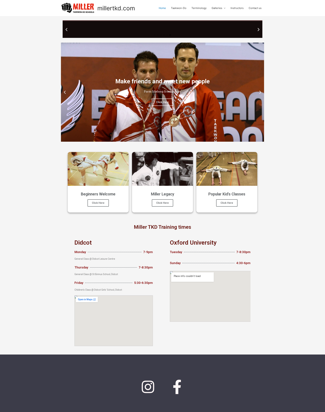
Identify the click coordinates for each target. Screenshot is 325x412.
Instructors (237, 8)
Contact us (255, 8)
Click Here (98, 202)
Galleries (217, 8)
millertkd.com (116, 8)
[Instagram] (148, 387)
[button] (154, 35)
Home (162, 8)
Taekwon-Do (178, 8)
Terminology (199, 8)
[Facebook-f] (177, 387)
